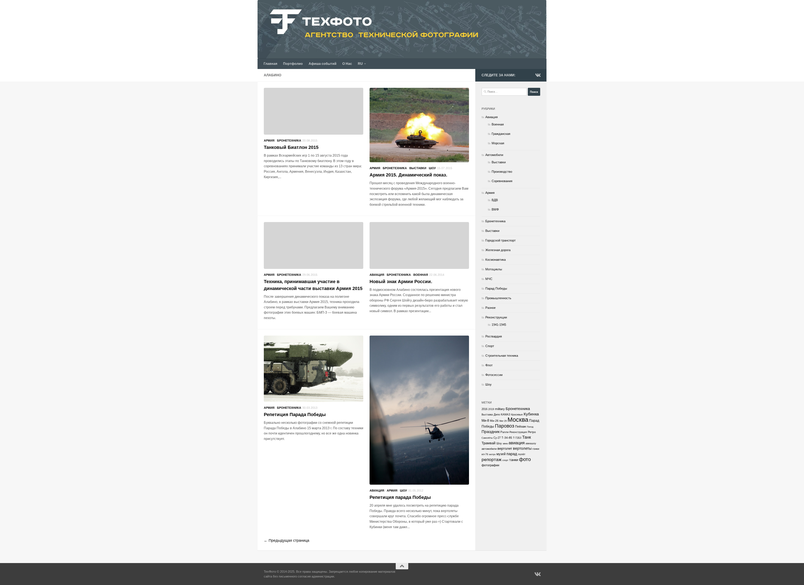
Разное (490, 307)
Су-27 (497, 437)
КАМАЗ (505, 414)
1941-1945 (499, 324)
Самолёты (487, 438)
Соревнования (502, 181)
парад (511, 454)
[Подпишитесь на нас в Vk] (537, 75)
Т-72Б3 (517, 438)
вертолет (504, 448)
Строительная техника (501, 355)
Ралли (504, 432)
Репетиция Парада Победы (295, 414)
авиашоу (531, 443)
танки (513, 460)
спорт (505, 460)
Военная (420, 274)
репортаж (491, 459)
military (500, 409)
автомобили (489, 448)
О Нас (347, 63)
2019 (491, 409)
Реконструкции (496, 317)
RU (360, 63)
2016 (484, 409)
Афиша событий (322, 63)
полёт (521, 454)
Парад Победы (496, 288)
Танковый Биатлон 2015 (291, 147)
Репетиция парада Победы (400, 497)
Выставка (487, 414)
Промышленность (498, 298)
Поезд (530, 426)
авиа (505, 443)
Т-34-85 (506, 437)
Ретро (532, 432)
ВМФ (495, 209)
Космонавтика (495, 259)
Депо (497, 414)
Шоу (432, 168)
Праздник (491, 431)
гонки (535, 448)
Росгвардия (493, 336)
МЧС (488, 279)
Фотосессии (493, 375)
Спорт (489, 346)
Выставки (417, 168)
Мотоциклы (493, 269)
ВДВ (495, 200)
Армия (269, 140)
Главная (270, 63)
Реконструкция (518, 432)
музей (501, 454)
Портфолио (293, 63)
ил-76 (485, 454)
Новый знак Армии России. (401, 281)
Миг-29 (503, 421)
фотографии (490, 465)
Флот (489, 365)
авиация (517, 443)
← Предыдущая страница (286, 540)
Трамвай (489, 443)
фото (525, 459)
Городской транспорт (500, 240)
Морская (498, 143)
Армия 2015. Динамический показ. (408, 175)
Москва (518, 419)
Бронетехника (289, 140)
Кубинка (531, 414)
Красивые (517, 414)
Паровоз (504, 426)
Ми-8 (485, 420)
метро (492, 454)
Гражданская (501, 133)
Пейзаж (520, 426)
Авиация (377, 274)
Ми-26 (494, 420)
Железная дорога (497, 250)
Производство (502, 171)
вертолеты (522, 448)
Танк (526, 437)
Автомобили (494, 155)
